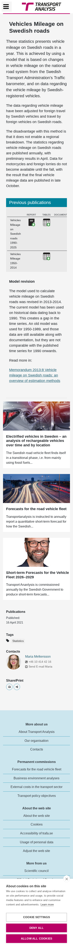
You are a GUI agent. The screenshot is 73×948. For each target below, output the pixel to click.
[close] (66, 878)
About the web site (36, 815)
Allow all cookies (36, 938)
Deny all (36, 927)
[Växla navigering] (7, 7)
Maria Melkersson (38, 656)
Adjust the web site (36, 851)
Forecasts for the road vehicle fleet (36, 509)
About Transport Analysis (37, 731)
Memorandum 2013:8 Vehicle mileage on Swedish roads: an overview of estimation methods (34, 375)
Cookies (37, 824)
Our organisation (36, 740)
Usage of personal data (36, 842)
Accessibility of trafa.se (36, 833)
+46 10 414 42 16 (40, 661)
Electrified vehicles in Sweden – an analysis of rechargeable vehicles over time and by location (36, 440)
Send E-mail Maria (40, 666)
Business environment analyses (36, 778)
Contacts (36, 749)
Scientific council (36, 871)
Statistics (18, 640)
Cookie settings (36, 917)
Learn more (47, 904)
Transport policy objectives (36, 795)
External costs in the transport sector (36, 787)
